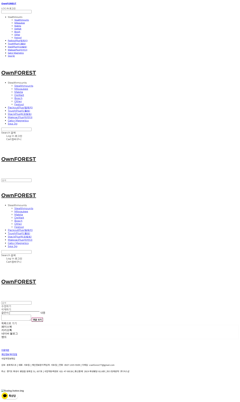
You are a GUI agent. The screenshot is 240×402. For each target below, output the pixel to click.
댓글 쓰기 (37, 319)
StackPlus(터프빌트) (17, 46)
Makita (17, 25)
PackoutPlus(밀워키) (18, 40)
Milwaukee (19, 22)
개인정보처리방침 (9, 354)
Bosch (17, 31)
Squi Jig (11, 55)
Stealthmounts (21, 19)
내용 (42, 312)
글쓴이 (5, 312)
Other (17, 34)
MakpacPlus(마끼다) (17, 49)
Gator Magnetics (16, 52)
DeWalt (17, 28)
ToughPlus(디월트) (17, 43)
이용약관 (5, 350)
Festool (18, 37)
